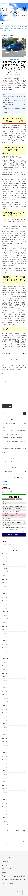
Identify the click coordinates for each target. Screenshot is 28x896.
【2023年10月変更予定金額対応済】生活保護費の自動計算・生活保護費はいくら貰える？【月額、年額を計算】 (14, 879)
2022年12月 (5, 695)
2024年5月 (4, 637)
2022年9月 (4, 705)
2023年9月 (4, 666)
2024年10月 (5, 619)
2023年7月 (4, 673)
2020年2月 (4, 817)
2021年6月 (4, 760)
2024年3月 (4, 644)
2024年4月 (4, 640)
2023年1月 (4, 691)
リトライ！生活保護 (14, 10)
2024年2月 (4, 648)
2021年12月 (5, 738)
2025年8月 (4, 582)
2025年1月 (4, 608)
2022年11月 (5, 698)
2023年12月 (5, 655)
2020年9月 (4, 792)
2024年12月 (5, 611)
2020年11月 (5, 785)
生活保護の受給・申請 (14, 59)
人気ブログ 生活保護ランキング (10, 492)
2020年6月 (4, 803)
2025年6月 (4, 590)
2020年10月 (5, 788)
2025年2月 (4, 604)
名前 (3, 373)
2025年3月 (4, 601)
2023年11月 (5, 658)
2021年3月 (4, 770)
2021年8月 (4, 752)
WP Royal (17, 893)
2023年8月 (4, 669)
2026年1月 (4, 564)
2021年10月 (5, 745)
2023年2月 (4, 687)
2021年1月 (4, 778)
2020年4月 (4, 810)
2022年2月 (4, 731)
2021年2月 (4, 774)
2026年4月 (4, 557)
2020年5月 (4, 807)
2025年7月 (4, 586)
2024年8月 (4, 626)
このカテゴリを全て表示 (14, 529)
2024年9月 (4, 622)
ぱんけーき (8, 353)
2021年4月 (4, 767)
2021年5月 (4, 763)
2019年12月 (5, 825)
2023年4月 (4, 684)
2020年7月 (4, 799)
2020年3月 (4, 814)
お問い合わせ (5, 865)
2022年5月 (4, 720)
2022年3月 (4, 727)
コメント (4, 381)
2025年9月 (4, 579)
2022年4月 (4, 723)
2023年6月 (4, 676)
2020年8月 (4, 796)
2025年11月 (5, 572)
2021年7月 (4, 756)
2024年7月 (4, 629)
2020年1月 (4, 821)
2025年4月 (4, 597)
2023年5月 (4, 680)
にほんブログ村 (6, 484)
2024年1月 (4, 651)
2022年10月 (5, 702)
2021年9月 (4, 749)
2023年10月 (5, 662)
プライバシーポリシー (7, 869)
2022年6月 (4, 716)
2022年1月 (4, 734)
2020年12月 (5, 781)
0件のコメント (18, 74)
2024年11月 (5, 615)
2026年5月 (4, 554)
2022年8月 (4, 709)
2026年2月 (4, 561)
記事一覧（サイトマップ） (9, 461)
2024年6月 (4, 633)
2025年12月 (5, 568)
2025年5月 (4, 593)
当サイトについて (6, 861)
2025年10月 (5, 575)
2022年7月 (4, 713)
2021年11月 (5, 741)
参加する (23, 531)
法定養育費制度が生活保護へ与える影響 (12, 438)
